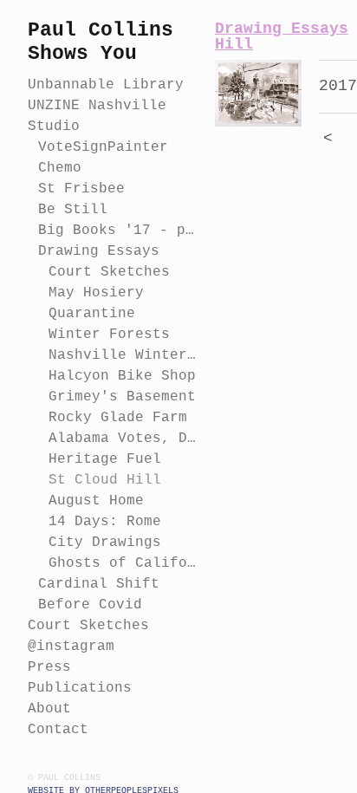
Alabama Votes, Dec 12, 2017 (125, 438)
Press (49, 667)
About (49, 709)
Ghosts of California (125, 563)
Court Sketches (109, 272)
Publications (80, 688)
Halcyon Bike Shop (122, 376)
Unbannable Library (106, 85)
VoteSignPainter (103, 147)
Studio (54, 126)
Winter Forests (109, 334)
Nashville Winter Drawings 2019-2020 (125, 355)
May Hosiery (96, 293)
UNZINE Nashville (97, 106)
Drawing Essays (98, 251)
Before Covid (90, 605)
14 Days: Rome (105, 522)
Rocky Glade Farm (118, 418)
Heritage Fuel (105, 459)
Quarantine (92, 314)
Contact (58, 730)
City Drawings (105, 542)
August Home (96, 501)
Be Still (72, 210)
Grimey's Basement (122, 397)
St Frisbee (81, 189)
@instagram (71, 646)
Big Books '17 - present (119, 230)
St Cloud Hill (105, 480)
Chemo (59, 168)
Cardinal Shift (98, 584)
